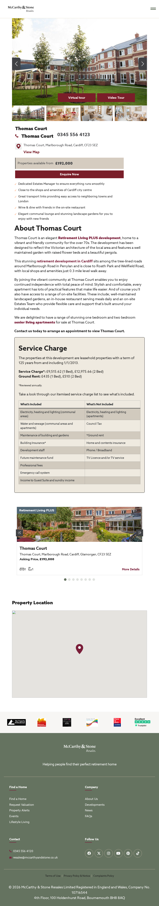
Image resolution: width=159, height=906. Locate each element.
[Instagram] (108, 853)
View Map (31, 152)
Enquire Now (69, 174)
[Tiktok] (138, 853)
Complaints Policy (103, 875)
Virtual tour (76, 98)
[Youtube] (118, 853)
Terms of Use (52, 875)
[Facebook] (89, 853)
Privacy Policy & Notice (77, 875)
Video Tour (116, 98)
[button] (142, 64)
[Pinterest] (128, 853)
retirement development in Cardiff (65, 261)
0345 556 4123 (73, 134)
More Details (130, 569)
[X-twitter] (99, 853)
